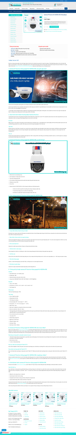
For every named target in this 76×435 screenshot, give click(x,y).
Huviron (45, 17)
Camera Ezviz (12, 17)
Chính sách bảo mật (58, 412)
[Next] (67, 400)
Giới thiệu (61, 0)
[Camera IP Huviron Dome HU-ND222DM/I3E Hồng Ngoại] (14, 397)
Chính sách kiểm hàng (58, 423)
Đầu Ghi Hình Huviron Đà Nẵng (62, 29)
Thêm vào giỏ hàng (54, 26)
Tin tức (26, 422)
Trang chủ (11, 8)
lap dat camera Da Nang (21, 383)
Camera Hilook (12, 28)
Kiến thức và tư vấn (28, 420)
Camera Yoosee (13, 26)
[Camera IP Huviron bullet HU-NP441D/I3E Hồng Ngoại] (26, 397)
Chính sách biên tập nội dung (60, 427)
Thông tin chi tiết (14, 60)
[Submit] (66, 8)
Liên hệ (66, 0)
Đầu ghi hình (32, 8)
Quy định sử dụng (58, 420)
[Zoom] (25, 31)
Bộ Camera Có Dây (40, 8)
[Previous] (8, 400)
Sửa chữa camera (43, 428)
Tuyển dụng (27, 416)
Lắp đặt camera (42, 426)
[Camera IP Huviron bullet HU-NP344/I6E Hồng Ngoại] (38, 397)
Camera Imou (12, 22)
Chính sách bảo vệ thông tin (60, 425)
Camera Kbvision (13, 24)
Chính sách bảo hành (58, 414)
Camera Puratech (13, 36)
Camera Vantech (13, 41)
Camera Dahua (12, 20)
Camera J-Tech (13, 34)
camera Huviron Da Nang (21, 364)
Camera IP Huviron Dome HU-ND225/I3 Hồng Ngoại (61, 404)
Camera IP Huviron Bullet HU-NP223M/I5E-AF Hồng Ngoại (49, 404)
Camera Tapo (12, 38)
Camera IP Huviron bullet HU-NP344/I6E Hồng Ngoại (38, 404)
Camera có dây (25, 8)
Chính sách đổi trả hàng (59, 422)
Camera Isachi (12, 32)
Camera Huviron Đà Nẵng (17, 11)
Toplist (26, 424)
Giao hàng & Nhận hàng (59, 416)
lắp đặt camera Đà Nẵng (15, 358)
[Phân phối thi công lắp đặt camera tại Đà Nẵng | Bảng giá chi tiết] (15, 4)
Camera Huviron (13, 30)
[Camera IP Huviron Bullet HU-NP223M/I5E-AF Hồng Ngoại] (50, 397)
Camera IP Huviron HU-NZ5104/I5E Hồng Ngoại (54, 31)
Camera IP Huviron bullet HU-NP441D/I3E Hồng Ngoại (26, 404)
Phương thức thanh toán (59, 418)
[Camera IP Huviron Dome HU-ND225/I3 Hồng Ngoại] (62, 397)
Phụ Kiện (47, 8)
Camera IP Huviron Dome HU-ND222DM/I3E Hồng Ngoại (13, 404)
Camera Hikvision (43, 418)
